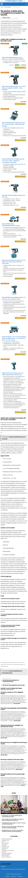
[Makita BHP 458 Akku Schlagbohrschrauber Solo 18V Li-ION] (14, 188)
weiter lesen (17, 703)
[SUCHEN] (26, 4)
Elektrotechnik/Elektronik (7, 838)
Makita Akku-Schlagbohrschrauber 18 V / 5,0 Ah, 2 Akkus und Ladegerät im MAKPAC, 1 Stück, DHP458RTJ (14, 88)
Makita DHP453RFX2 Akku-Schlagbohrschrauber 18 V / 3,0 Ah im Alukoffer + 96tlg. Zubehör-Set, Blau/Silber (13, 124)
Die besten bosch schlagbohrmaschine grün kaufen (14, 743)
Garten (3, 841)
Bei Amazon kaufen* (21, 67)
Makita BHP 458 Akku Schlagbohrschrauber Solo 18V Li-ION (13, 196)
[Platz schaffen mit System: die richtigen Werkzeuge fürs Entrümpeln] (14, 804)
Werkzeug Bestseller (7, 689)
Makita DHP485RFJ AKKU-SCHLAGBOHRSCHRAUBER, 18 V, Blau (11, 224)
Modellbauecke (5, 848)
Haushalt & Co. (5, 809)
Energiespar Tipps (5, 840)
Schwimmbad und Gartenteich (8, 850)
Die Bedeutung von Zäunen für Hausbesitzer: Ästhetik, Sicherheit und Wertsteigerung (12, 831)
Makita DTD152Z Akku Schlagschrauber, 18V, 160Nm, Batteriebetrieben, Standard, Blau (12, 373)
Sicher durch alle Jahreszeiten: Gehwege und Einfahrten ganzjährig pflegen (13, 827)
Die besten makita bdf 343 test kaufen (12, 759)
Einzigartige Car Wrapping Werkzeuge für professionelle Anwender (12, 816)
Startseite (7, 876)
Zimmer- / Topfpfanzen (6, 857)
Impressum (4, 845)
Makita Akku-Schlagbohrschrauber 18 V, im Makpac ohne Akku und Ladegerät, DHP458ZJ (13, 58)
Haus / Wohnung (5, 842)
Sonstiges (4, 851)
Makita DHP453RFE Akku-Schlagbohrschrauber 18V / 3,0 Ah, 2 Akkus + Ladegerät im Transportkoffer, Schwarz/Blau (13, 160)
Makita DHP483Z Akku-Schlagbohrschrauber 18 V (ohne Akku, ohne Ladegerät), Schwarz (14, 298)
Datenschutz (20, 876)
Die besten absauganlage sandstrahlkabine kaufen (14, 708)
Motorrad (4, 849)
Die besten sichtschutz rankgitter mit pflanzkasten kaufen (12, 726)
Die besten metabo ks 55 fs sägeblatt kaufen (12, 692)
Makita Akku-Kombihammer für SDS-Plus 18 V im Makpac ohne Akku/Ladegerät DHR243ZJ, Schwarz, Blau (13, 262)
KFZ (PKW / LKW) (5, 846)
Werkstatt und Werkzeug (7, 853)
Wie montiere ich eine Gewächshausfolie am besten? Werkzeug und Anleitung (13, 820)
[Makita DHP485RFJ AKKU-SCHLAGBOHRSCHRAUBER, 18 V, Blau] (14, 219)
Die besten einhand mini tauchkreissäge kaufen (13, 774)
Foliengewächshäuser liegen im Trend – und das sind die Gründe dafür (14, 823)
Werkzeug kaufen (5, 855)
